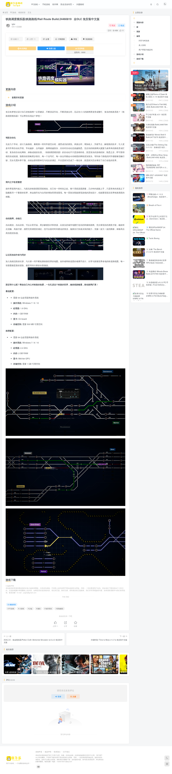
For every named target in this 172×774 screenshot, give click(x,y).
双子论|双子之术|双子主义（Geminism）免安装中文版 (156, 218)
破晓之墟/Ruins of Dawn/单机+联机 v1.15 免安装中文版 (157, 95)
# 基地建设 (59, 608)
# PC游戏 (11, 608)
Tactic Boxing (154, 238)
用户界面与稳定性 (146, 49)
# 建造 (38, 608)
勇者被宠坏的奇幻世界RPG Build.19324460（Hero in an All (156, 263)
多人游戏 (142, 45)
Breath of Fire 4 (155, 205)
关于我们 (66, 752)
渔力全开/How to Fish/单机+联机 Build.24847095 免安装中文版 (157, 106)
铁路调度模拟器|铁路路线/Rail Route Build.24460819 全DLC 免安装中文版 (52, 19)
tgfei (13, 24)
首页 (6, 12)
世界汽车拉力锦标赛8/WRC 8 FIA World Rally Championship (156, 295)
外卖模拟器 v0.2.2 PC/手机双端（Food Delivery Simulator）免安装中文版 (157, 285)
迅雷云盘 (52, 48)
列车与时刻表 (144, 40)
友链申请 (39, 752)
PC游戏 (13, 12)
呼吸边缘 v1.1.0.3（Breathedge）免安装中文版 (157, 196)
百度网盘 (80, 48)
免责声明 (48, 752)
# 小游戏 (21, 608)
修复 (138, 36)
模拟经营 (21, 12)
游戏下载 (140, 58)
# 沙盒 (30, 608)
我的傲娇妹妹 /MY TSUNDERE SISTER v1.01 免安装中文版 (156, 167)
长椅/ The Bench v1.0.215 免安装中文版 (155, 250)
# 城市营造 (48, 608)
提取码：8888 (79, 52)
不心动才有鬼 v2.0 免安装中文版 (156, 115)
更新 (138, 31)
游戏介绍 (140, 54)
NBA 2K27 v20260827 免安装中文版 (156, 176)
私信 (122, 25)
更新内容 (140, 22)
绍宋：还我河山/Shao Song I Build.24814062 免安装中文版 (156, 157)
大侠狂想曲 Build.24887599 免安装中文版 (157, 125)
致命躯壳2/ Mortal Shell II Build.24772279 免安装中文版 (157, 137)
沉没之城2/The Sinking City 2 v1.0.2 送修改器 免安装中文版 (156, 147)
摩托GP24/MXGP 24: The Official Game (156, 228)
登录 (59, 696)
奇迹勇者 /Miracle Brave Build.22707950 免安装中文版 (157, 274)
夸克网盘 (23, 48)
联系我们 (57, 752)
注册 (74, 696)
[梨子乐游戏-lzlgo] (13, 758)
